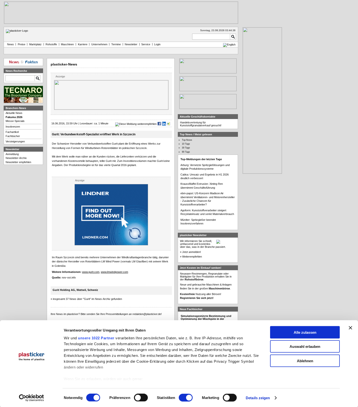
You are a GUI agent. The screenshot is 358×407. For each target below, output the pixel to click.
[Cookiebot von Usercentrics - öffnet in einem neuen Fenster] (31, 398)
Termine (116, 44)
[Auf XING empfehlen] (168, 123)
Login (157, 44)
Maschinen (67, 44)
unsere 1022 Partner (96, 338)
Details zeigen (258, 398)
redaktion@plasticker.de (146, 314)
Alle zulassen (305, 332)
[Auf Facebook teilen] (159, 123)
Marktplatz (35, 44)
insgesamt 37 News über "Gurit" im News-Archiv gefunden (87, 298)
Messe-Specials (15, 121)
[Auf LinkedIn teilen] (164, 123)
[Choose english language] (229, 44)
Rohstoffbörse (194, 279)
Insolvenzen (13, 126)
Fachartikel (12, 131)
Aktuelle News (14, 112)
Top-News (187, 140)
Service (145, 44)
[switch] (141, 398)
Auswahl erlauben (305, 346)
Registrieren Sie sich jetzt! (197, 297)
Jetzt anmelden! (191, 251)
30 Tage (186, 148)
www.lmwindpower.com (114, 271)
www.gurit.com (90, 271)
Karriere (82, 44)
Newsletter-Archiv (16, 158)
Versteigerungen (15, 141)
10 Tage (186, 144)
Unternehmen (99, 44)
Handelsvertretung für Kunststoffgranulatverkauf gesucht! (200, 124)
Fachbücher (13, 136)
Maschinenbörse (219, 288)
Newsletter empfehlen (18, 162)
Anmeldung (12, 154)
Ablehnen (305, 361)
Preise (21, 44)
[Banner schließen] (350, 327)
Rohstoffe (51, 44)
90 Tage (186, 152)
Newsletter (131, 44)
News (10, 44)
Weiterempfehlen (192, 256)
